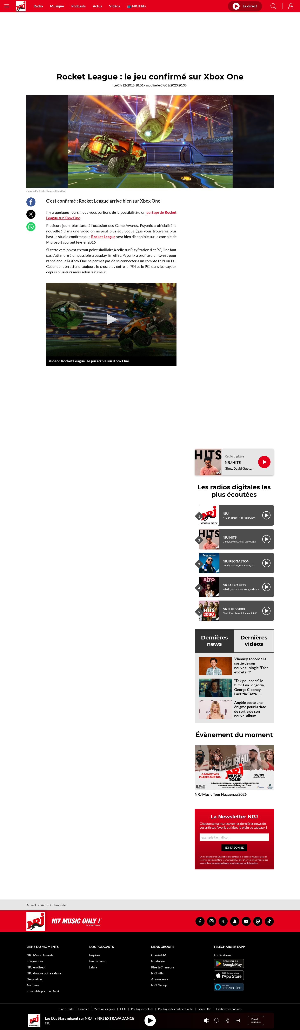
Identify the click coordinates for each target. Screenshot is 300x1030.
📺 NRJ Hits (136, 6)
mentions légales (221, 863)
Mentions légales (104, 1009)
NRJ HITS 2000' (234, 609)
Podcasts (78, 6)
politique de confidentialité (245, 863)
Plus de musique (256, 1020)
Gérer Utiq (204, 1009)
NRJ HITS (233, 462)
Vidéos (114, 6)
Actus (97, 6)
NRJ (226, 513)
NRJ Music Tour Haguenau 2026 (221, 794)
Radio (38, 6)
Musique (57, 6)
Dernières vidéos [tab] (253, 640)
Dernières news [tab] (214, 640)
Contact (83, 1009)
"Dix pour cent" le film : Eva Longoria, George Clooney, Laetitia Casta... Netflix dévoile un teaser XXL (249, 691)
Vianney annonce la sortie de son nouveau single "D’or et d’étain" (251, 665)
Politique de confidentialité (175, 1009)
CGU (123, 1009)
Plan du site (66, 1009)
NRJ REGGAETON (236, 561)
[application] (111, 319)
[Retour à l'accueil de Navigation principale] (21, 6)
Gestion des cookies (228, 1009)
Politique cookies (142, 1009)
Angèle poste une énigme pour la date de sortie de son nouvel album (250, 709)
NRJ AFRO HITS (234, 585)
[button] (111, 319)
